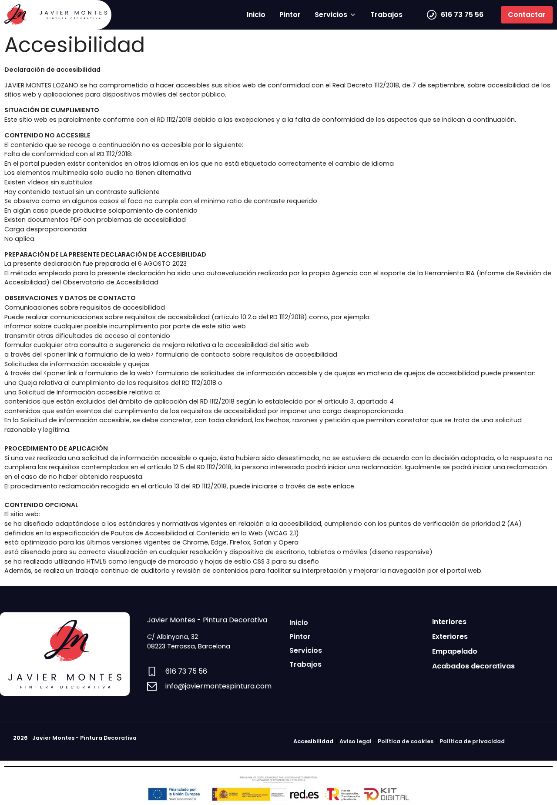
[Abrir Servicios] (352, 15)
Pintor (300, 636)
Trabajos (305, 664)
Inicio (298, 623)
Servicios (305, 650)
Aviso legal (355, 741)
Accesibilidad (313, 741)
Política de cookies (405, 741)
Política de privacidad (472, 741)
